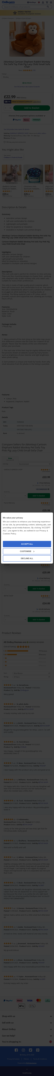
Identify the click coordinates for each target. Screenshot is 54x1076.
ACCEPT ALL (27, 544)
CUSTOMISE (25, 551)
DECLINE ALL (27, 558)
